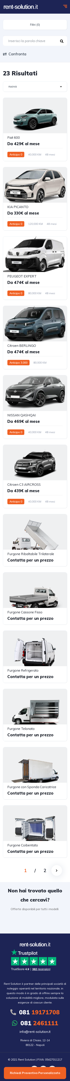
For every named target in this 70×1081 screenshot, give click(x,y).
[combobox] (35, 86)
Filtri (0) (35, 24)
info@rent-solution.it (35, 1032)
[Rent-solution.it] (21, 7)
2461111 (39, 1023)
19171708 (39, 1012)
